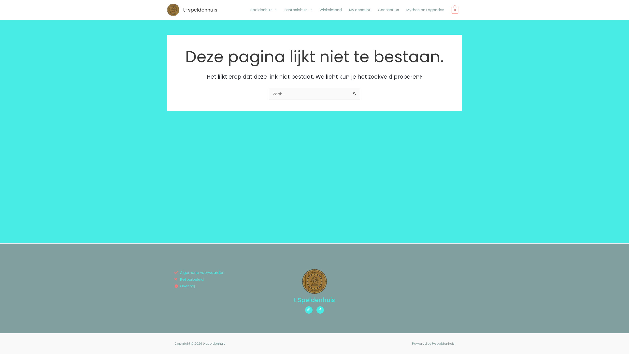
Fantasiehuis (296, 9)
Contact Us (388, 9)
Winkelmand (330, 9)
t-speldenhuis (200, 9)
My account (360, 9)
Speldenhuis (261, 9)
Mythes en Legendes (425, 9)
